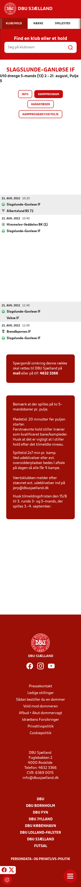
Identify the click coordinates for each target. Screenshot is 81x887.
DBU (40, 799)
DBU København (40, 826)
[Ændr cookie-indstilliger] (7, 880)
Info (25, 94)
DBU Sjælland (40, 839)
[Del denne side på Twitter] (11, 870)
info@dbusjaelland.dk (41, 778)
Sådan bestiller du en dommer (40, 700)
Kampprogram (48, 94)
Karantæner (40, 104)
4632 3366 (49, 373)
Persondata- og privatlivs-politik (40, 859)
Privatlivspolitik (41, 726)
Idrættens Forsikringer (40, 720)
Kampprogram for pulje (40, 114)
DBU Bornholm (40, 806)
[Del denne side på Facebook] (4, 870)
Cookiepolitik (40, 733)
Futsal (40, 846)
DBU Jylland (41, 819)
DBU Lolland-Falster (40, 833)
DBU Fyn (40, 812)
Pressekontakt (40, 686)
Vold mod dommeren (40, 706)
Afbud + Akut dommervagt (40, 713)
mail (16, 373)
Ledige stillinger (40, 693)
